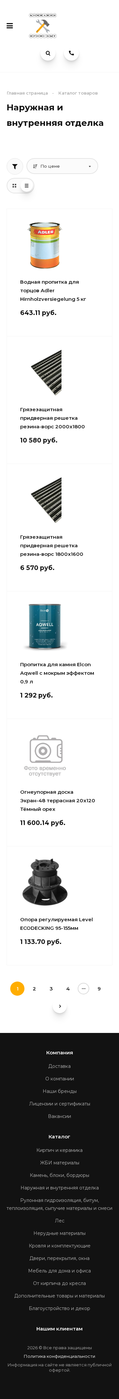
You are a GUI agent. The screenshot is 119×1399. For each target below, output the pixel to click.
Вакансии (59, 1116)
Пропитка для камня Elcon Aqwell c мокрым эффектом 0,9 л (57, 673)
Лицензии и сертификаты (59, 1104)
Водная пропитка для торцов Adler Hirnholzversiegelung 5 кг (53, 290)
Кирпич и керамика (59, 1150)
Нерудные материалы (59, 1233)
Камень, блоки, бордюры (59, 1175)
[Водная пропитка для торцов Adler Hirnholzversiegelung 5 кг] (45, 245)
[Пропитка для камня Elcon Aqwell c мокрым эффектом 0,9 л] (45, 627)
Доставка (59, 1066)
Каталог (59, 1136)
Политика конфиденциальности (59, 1356)
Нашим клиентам (59, 1329)
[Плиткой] (14, 186)
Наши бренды (60, 1091)
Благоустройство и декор (59, 1308)
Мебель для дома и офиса (59, 1271)
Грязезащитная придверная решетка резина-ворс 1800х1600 (51, 545)
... (84, 987)
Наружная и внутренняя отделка (59, 1188)
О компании (59, 1079)
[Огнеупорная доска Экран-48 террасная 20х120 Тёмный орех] (45, 755)
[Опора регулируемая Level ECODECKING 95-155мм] (45, 882)
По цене (49, 166)
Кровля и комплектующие (60, 1246)
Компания (59, 1052)
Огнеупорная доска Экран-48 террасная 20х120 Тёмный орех (57, 800)
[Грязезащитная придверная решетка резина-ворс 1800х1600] (45, 500)
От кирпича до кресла (59, 1283)
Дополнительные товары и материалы (59, 1296)
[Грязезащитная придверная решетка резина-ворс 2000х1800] (45, 372)
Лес (59, 1221)
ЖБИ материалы (59, 1163)
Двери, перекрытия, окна (59, 1258)
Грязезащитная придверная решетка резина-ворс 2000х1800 (52, 418)
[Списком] (26, 186)
